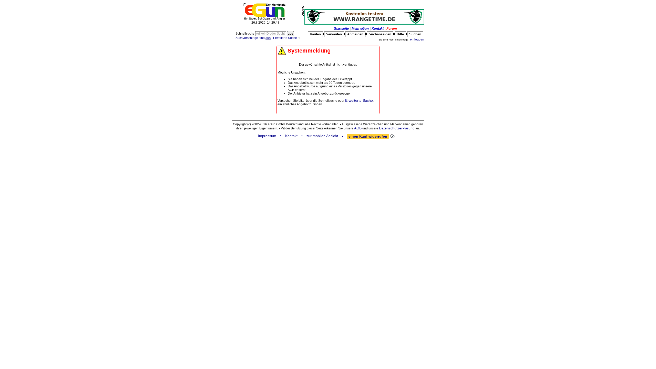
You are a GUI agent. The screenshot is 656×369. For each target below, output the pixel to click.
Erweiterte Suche (359, 100)
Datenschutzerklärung (397, 128)
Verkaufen (334, 34)
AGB (358, 128)
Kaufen (315, 34)
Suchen (415, 34)
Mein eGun (360, 28)
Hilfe (400, 34)
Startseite (341, 28)
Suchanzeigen (380, 34)
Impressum (267, 136)
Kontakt (378, 28)
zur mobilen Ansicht (322, 136)
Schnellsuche (245, 33)
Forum (391, 28)
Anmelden (355, 34)
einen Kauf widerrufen (367, 136)
